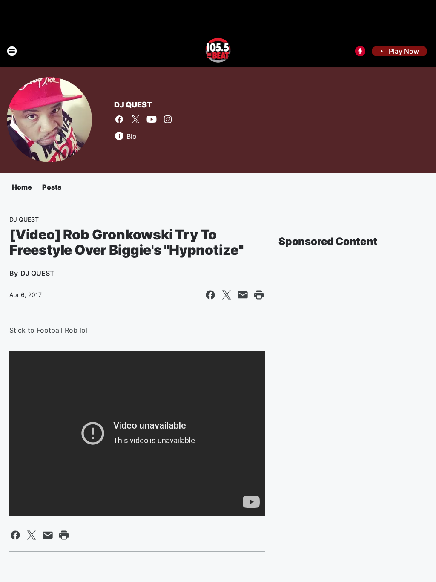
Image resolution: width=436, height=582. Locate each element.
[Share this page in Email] (243, 295)
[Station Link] (218, 51)
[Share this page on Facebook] (210, 295)
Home (22, 187)
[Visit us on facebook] (119, 119)
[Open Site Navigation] (12, 51)
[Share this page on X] (226, 295)
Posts (51, 187)
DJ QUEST (133, 104)
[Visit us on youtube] (151, 119)
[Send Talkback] (360, 51)
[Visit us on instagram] (168, 119)
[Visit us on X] (135, 119)
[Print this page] (259, 295)
